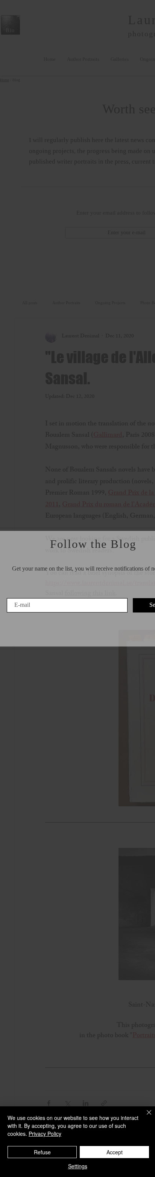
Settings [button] (77, 1166)
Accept (114, 1152)
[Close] (144, 1117)
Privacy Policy (45, 1133)
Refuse (42, 1152)
